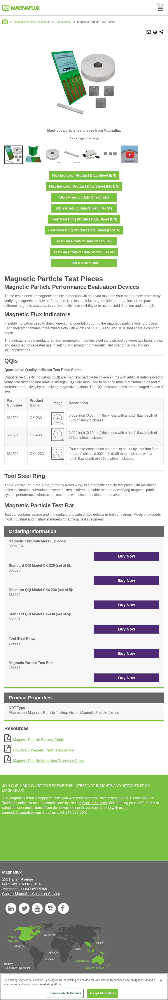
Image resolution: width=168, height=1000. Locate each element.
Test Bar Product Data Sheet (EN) (84, 241)
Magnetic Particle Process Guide (38, 740)
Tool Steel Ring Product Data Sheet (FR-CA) (84, 230)
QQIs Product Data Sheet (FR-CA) (84, 208)
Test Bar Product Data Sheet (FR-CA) (84, 252)
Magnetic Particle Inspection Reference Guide (48, 761)
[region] (84, 986)
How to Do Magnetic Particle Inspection (43, 750)
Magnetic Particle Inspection (32, 21)
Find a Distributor (84, 263)
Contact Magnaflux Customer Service (31, 894)
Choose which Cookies (65, 993)
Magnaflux (5, 22)
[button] (126, 556)
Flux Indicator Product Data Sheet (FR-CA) (84, 186)
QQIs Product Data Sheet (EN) (84, 197)
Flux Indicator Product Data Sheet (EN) (84, 175)
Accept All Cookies (103, 993)
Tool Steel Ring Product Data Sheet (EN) (84, 219)
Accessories (63, 21)
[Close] (161, 980)
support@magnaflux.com (21, 812)
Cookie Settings (94, 803)
